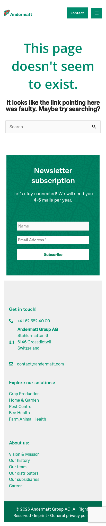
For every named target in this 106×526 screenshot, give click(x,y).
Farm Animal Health (27, 419)
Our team (17, 466)
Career (15, 485)
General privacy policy (71, 515)
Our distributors (24, 473)
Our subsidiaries (24, 479)
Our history (19, 460)
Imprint (40, 515)
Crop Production (24, 393)
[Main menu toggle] (96, 13)
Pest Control (20, 406)
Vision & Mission (24, 454)
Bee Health (19, 412)
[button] (76, 13)
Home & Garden (24, 400)
